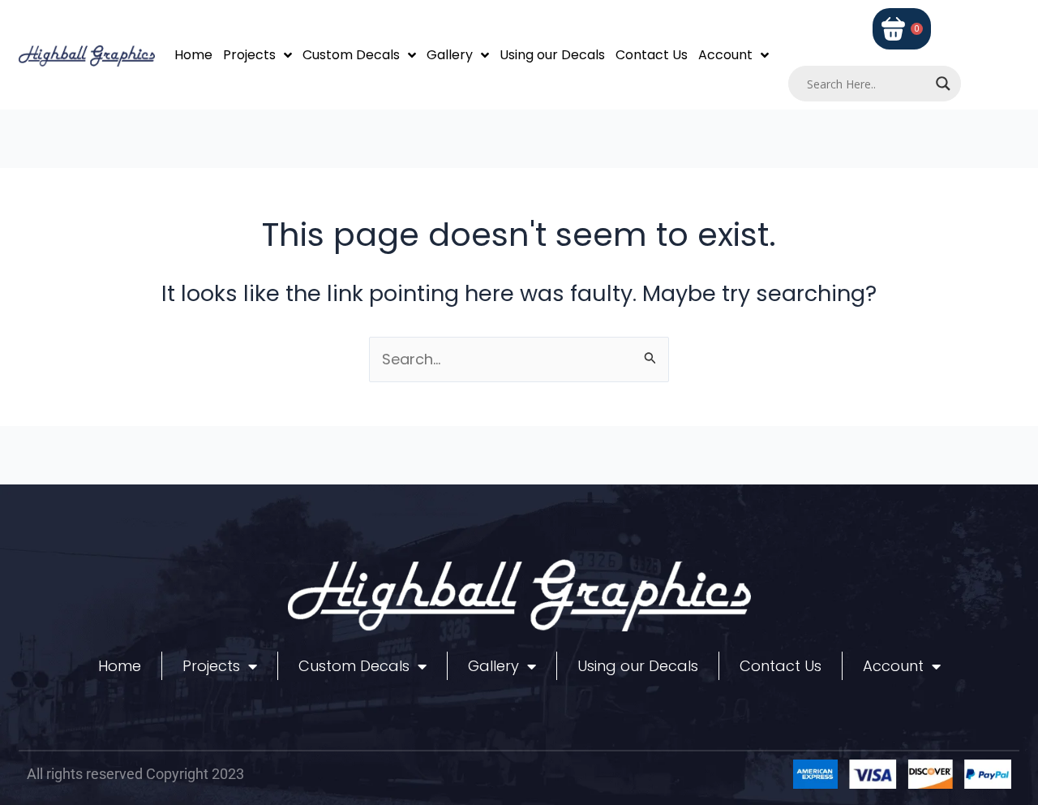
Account (725, 54)
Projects (249, 54)
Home (193, 54)
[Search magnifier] (943, 83)
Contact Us (652, 54)
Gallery (450, 54)
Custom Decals (351, 54)
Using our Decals (552, 54)
